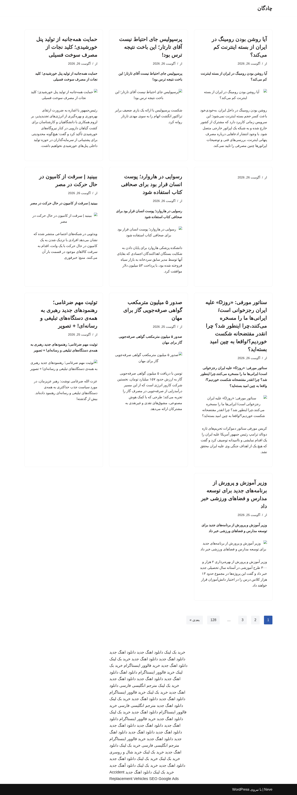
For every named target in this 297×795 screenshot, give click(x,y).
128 (213, 620)
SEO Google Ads (164, 779)
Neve (268, 789)
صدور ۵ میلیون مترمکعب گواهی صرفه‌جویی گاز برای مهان (152, 310)
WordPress (240, 789)
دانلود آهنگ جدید (122, 765)
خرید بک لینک (174, 652)
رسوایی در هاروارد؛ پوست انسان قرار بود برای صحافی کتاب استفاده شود (151, 184)
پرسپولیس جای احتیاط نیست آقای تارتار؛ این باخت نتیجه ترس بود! (150, 47)
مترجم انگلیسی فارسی (138, 685)
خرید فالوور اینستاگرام (142, 665)
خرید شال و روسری (125, 752)
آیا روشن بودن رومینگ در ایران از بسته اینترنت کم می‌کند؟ (239, 47)
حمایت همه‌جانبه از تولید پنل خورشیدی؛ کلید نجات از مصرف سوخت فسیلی (66, 47)
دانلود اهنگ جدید (150, 652)
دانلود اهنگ (128, 672)
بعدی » (195, 620)
